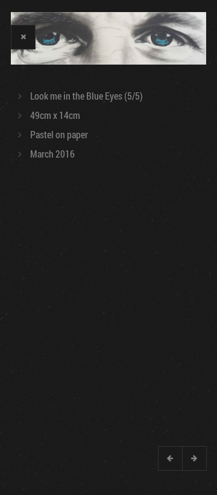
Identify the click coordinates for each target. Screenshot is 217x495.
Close (23, 37)
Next (194, 458)
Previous (170, 458)
